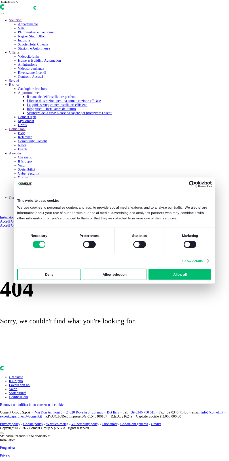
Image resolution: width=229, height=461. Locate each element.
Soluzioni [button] (15, 20)
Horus (22, 125)
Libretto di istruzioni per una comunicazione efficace (64, 101)
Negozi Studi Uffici (32, 36)
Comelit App (27, 117)
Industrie (24, 40)
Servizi (14, 80)
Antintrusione (27, 64)
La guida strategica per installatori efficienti (57, 105)
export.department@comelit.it (21, 416)
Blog (21, 133)
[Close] (2, 433)
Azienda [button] (15, 153)
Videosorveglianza (31, 68)
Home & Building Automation (39, 60)
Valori (22, 165)
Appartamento (28, 24)
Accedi (5, 221)
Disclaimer (109, 424)
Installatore (7, 217)
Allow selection (115, 274)
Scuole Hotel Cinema (33, 44)
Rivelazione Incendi (32, 72)
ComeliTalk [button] (17, 129)
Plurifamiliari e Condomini (36, 32)
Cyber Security (28, 173)
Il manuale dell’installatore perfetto (51, 97)
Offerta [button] (14, 52)
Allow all (180, 274)
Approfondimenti (30, 93)
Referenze (25, 137)
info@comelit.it (212, 412)
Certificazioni (18, 397)
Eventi (22, 149)
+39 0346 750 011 (142, 412)
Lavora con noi (19, 385)
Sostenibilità (26, 169)
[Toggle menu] (2, 13)
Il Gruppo (25, 161)
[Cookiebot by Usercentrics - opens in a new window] (192, 184)
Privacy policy (10, 424)
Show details (192, 261)
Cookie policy (33, 424)
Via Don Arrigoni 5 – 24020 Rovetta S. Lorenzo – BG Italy (77, 412)
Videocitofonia (28, 56)
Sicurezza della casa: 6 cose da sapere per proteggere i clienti (69, 113)
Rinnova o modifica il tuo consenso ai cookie (32, 405)
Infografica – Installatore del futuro (51, 109)
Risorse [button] (14, 85)
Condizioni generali (134, 424)
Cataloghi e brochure (32, 89)
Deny (49, 274)
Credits (156, 424)
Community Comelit (32, 141)
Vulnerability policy (85, 424)
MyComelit (26, 121)
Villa (21, 28)
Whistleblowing (57, 424)
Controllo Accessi (30, 76)
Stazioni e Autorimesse (34, 48)
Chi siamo (25, 157)
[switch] (89, 244)
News (22, 145)
